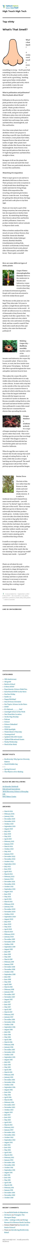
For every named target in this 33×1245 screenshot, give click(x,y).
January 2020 (9, 937)
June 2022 (7, 869)
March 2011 (8, 1185)
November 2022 (9, 859)
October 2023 (8, 849)
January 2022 (8, 879)
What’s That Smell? (15, 29)
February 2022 (9, 876)
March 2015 (8, 1072)
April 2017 (7, 1009)
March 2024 (8, 846)
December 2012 (9, 1132)
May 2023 (7, 851)
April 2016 (7, 1039)
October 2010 (8, 1198)
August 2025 (8, 829)
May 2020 (7, 927)
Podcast (7, 719)
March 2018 (8, 987)
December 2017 (9, 994)
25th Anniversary (10, 679)
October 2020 (9, 914)
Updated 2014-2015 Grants (13, 737)
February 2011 (9, 1187)
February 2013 (9, 1127)
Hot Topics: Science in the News (15, 704)
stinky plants (26, 597)
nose (22, 595)
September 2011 (9, 1170)
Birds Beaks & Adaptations (18, 1212)
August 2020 (8, 919)
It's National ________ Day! (13, 709)
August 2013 (8, 1112)
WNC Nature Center (9, 796)
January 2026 (9, 816)
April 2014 (7, 1097)
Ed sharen (7, 1215)
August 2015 (8, 1060)
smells (17, 597)
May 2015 (7, 1067)
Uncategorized (9, 734)
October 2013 (8, 1110)
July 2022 (7, 866)
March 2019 (8, 959)
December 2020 (9, 909)
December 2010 (9, 1192)
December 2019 (9, 939)
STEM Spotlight (9, 729)
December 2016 (9, 1019)
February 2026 (9, 814)
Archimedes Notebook (10, 786)
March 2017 (8, 1012)
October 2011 (8, 1167)
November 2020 (9, 912)
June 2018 (7, 979)
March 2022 (8, 874)
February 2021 (9, 904)
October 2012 (8, 1137)
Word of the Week (10, 744)
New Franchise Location (12, 714)
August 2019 (8, 949)
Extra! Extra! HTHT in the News (15, 692)
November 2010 (9, 1195)
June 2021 (7, 894)
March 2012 (8, 1155)
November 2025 (9, 821)
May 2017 (7, 1007)
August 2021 (8, 891)
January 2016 (8, 1047)
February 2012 (9, 1157)
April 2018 (8, 984)
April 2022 (8, 871)
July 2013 (7, 1115)
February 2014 (9, 1102)
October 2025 (8, 824)
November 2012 (9, 1135)
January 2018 (8, 992)
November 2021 (9, 884)
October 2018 (8, 972)
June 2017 (7, 1004)
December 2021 (9, 881)
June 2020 (7, 924)
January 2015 (8, 1077)
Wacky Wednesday (10, 742)
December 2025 (9, 819)
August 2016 (8, 1029)
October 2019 (8, 944)
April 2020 (8, 929)
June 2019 (7, 954)
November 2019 (9, 942)
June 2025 (7, 834)
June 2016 (7, 1034)
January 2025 (8, 844)
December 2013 (9, 1105)
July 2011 (7, 1175)
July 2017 (7, 1002)
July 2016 (7, 1032)
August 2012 (8, 1142)
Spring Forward (9, 769)
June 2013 (7, 1117)
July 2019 (7, 952)
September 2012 (9, 1140)
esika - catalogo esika (12, 1220)
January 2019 (8, 964)
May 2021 (7, 896)
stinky (21, 597)
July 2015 (7, 1062)
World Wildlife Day (11, 764)
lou (5, 1212)
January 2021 (8, 907)
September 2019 (9, 947)
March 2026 (8, 811)
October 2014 (8, 1085)
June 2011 (7, 1177)
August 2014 (8, 1090)
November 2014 (9, 1082)
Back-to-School (9, 684)
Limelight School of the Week (14, 712)
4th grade (7, 682)
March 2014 (8, 1100)
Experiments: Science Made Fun (15, 689)
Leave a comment (9, 599)
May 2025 (7, 836)
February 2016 (9, 1044)
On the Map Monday (11, 717)
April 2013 (7, 1122)
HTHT (6, 707)
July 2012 (7, 1145)
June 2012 (7, 1147)
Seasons (7, 727)
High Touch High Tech (14, 11)
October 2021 (8, 886)
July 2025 (7, 831)
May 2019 (7, 957)
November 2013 (9, 1107)
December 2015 (9, 1050)
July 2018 (7, 977)
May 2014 (7, 1095)
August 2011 (8, 1172)
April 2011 (7, 1182)
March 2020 (8, 932)
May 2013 (7, 1120)
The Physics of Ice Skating (13, 772)
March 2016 (8, 1042)
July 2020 (7, 922)
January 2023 (8, 854)
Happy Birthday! (10, 699)
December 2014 (9, 1080)
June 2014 (7, 1092)
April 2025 (8, 839)
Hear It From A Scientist (12, 702)
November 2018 (9, 969)
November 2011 (9, 1165)
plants (26, 595)
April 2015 (7, 1070)
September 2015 (9, 1057)
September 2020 (10, 917)
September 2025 (9, 826)
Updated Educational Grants (14, 739)
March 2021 (8, 902)
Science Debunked (10, 724)
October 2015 (8, 1055)
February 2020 (9, 934)
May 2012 (7, 1150)
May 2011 (7, 1180)
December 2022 (9, 856)
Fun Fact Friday (9, 694)
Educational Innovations (11, 789)
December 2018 (9, 967)
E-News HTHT (6, 595)
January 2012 (8, 1160)
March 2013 (8, 1125)
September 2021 (9, 889)
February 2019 (9, 962)
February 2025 (9, 841)
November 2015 (9, 1052)
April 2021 (7, 899)
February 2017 (9, 1014)
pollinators (12, 597)
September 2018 (9, 974)
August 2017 (8, 999)
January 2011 (8, 1190)
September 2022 (10, 864)
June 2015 (7, 1065)
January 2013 (8, 1130)
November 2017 (9, 997)
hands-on (7, 697)
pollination (6, 597)
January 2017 (8, 1017)
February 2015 (9, 1075)
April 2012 (7, 1152)
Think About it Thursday (13, 732)
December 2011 (9, 1162)
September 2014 (9, 1087)
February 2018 (9, 989)
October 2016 (8, 1024)
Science (7, 722)
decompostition (16, 595)
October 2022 (9, 861)
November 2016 (9, 1022)
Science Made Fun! (10, 594)
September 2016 (9, 1027)
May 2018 (7, 982)
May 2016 (7, 1037)
